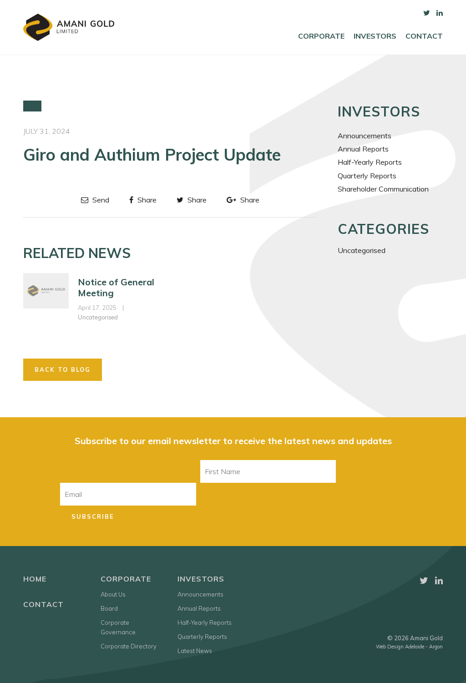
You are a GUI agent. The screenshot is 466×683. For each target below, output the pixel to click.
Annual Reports (363, 148)
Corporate (321, 36)
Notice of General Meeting (116, 287)
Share (146, 199)
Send (100, 199)
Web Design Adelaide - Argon (409, 646)
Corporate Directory (129, 646)
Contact (424, 36)
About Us (113, 594)
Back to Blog (63, 369)
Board (109, 608)
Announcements (364, 135)
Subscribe (92, 516)
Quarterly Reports (367, 175)
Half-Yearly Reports (370, 162)
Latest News (194, 650)
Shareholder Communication (383, 188)
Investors (375, 36)
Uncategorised (98, 317)
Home (34, 578)
